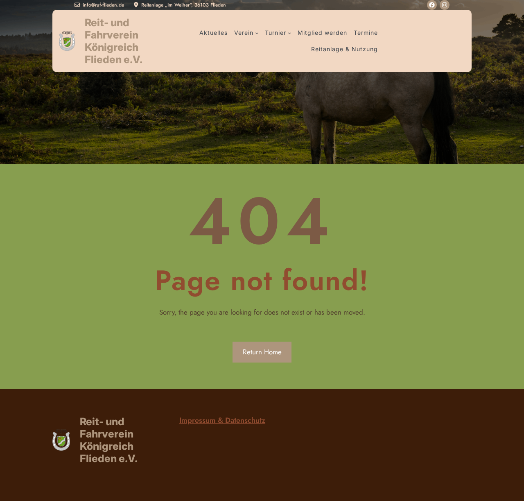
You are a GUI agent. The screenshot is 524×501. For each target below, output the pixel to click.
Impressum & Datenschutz (222, 420)
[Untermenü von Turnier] (289, 32)
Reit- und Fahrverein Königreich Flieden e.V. (113, 41)
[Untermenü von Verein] (256, 32)
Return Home (262, 352)
